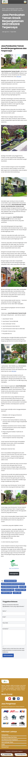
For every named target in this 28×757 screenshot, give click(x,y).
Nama (5, 611)
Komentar (6, 628)
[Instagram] (14, 698)
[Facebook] (18, 698)
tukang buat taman (6, 592)
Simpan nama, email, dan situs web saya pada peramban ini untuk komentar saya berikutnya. (13, 650)
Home (3, 8)
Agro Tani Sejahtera (14, 568)
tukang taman (17, 592)
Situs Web (5, 623)
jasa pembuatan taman (10, 580)
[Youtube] (9, 698)
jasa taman (22, 586)
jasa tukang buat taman (8, 589)
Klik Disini (19, 76)
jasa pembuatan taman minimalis (10, 586)
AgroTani (7, 31)
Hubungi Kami (14, 573)
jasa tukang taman (20, 589)
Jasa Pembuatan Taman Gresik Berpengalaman (13, 583)
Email (4, 617)
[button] (25, 2)
